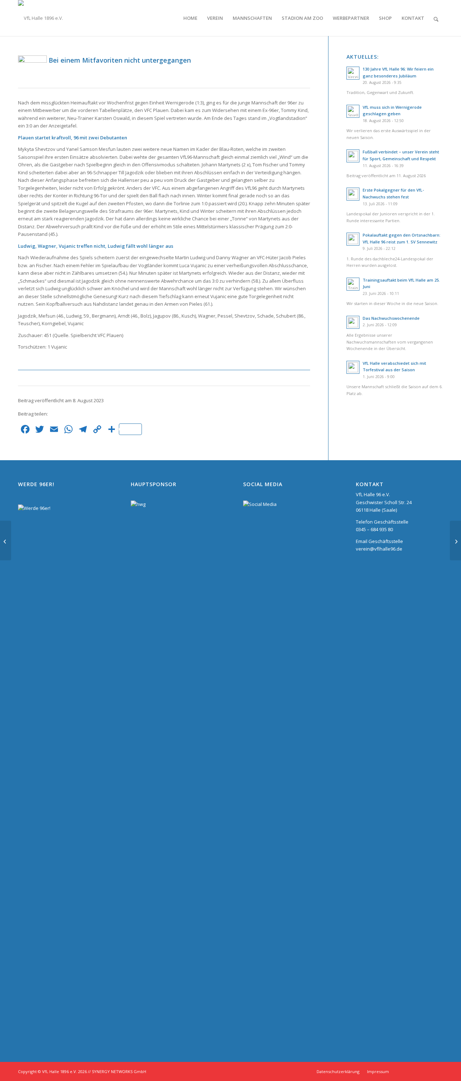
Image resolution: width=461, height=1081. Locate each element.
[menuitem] (190, 18)
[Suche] (436, 18)
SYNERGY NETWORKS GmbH (119, 1071)
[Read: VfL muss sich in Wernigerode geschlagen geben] (352, 111)
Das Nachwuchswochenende (391, 318)
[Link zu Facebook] (426, 1071)
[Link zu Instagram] (405, 1071)
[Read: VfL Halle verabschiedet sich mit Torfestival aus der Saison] (352, 367)
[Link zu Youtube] (437, 1071)
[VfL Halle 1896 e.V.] (40, 18)
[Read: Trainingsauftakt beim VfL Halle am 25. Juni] (352, 284)
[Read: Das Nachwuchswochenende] (352, 322)
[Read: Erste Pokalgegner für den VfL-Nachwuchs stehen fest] (352, 194)
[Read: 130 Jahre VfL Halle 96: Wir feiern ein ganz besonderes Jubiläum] (352, 73)
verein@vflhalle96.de (379, 549)
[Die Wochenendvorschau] (5, 540)
